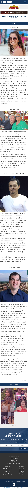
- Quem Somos (14, 458)
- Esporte (7, 471)
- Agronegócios (7, 468)
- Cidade (7, 470)
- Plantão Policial (7, 474)
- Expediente (14, 460)
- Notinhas (21, 471)
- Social (21, 474)
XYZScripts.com (21, 487)
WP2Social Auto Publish (8, 487)
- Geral (7, 473)
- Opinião (21, 473)
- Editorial (21, 468)
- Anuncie (14, 461)
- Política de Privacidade (14, 463)
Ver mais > (14, 425)
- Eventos (21, 470)
